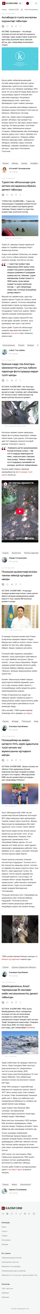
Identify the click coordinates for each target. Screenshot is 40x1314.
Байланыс (5, 1293)
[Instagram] (3, 26)
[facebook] (16, 1214)
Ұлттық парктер (31, 553)
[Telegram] (11, 26)
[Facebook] (16, 26)
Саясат (5, 1231)
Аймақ (15, 163)
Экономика (6, 1240)
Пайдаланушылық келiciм (12, 1258)
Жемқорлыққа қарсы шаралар (14, 1271)
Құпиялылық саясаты (10, 1262)
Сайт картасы (7, 1288)
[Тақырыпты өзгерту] (29, 3)
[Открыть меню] (36, 3)
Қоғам (24, 163)
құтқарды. (28, 713)
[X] (20, 26)
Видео (31, 345)
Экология (16, 553)
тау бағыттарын (15, 1169)
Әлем (14, 1185)
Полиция (26, 721)
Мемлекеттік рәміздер (11, 1266)
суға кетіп (14, 333)
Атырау (15, 721)
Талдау (4, 1236)
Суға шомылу (9, 345)
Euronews (30, 1027)
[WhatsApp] (7, 26)
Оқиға (5, 163)
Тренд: (4, 9)
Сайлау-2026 (14, 10)
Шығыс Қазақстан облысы (24, 967)
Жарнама (5, 1297)
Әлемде (5, 1244)
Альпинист (25, 1185)
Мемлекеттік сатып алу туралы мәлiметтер (19, 1275)
